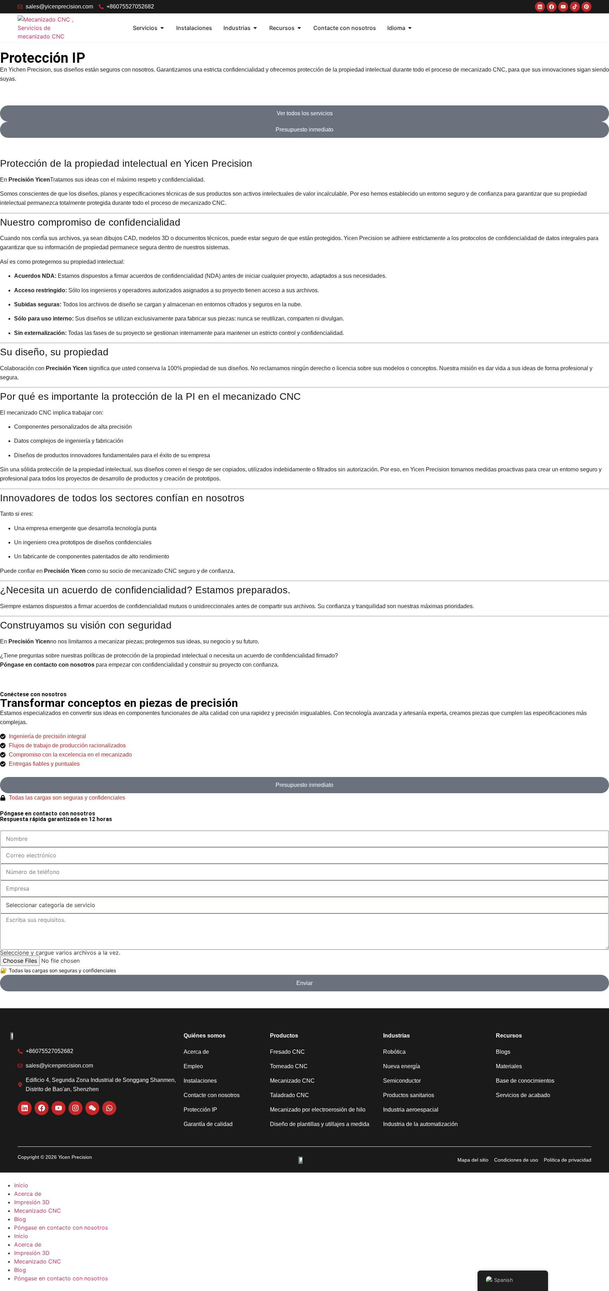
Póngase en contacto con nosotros (61, 1227)
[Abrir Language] (410, 28)
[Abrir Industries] (255, 28)
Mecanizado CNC (37, 1210)
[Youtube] (58, 1108)
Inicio (21, 1185)
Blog (20, 1219)
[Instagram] (75, 1108)
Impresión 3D (32, 1202)
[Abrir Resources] (299, 28)
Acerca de (27, 1193)
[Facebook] (42, 1108)
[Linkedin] (25, 1108)
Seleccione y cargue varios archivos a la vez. (60, 952)
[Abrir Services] (162, 28)
